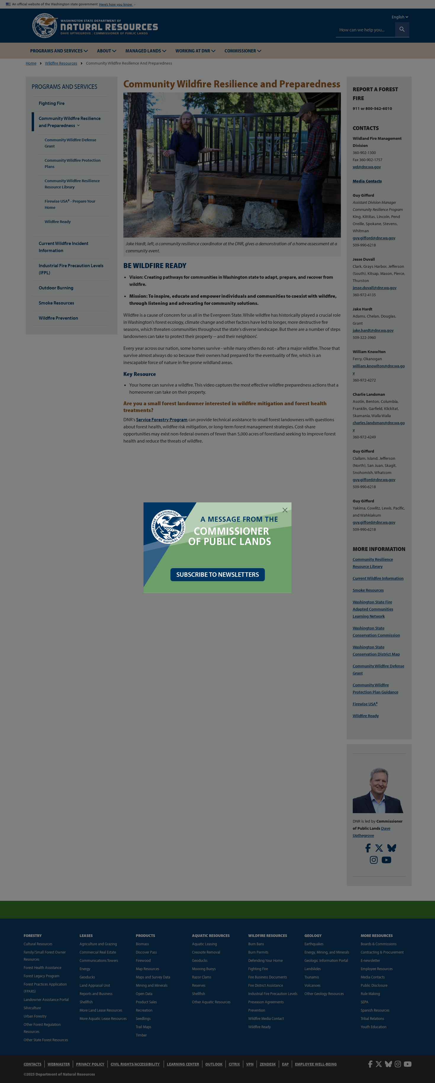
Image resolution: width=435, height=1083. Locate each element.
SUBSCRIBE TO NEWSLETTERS (217, 574)
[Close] (285, 510)
